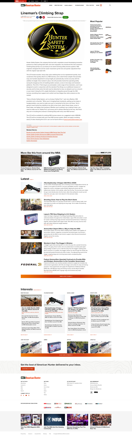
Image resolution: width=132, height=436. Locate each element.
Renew (32, 1)
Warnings (45, 433)
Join (29, 1)
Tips (102, 312)
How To (99, 312)
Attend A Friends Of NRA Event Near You (100, 428)
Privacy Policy (23, 433)
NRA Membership (94, 383)
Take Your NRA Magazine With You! (30, 428)
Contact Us (23, 385)
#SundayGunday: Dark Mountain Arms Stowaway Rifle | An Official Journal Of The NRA (53, 326)
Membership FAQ (94, 387)
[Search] (110, 5)
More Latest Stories (71, 276)
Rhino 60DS (60, 312)
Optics (69, 340)
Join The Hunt (25, 340)
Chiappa (46, 313)
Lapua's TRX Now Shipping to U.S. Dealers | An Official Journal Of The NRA (77, 309)
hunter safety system (37, 126)
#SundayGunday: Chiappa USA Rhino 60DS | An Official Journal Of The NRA (54, 309)
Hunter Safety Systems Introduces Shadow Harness (42, 136)
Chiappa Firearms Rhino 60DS (51, 312)
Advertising (23, 383)
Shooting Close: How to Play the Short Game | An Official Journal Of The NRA (100, 309)
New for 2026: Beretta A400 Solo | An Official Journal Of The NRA (30, 309)
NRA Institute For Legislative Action (74, 383)
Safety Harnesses (32, 141)
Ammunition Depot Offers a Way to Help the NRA (62, 228)
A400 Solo (32, 312)
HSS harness (29, 126)
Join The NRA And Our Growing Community (54, 428)
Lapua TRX (70, 312)
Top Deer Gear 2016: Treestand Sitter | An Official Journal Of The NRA (100, 169)
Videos (45, 394)
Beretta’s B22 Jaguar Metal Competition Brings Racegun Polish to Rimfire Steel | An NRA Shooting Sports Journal (31, 323)
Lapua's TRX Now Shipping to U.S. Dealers (59, 214)
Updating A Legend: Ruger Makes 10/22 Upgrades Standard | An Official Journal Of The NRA (31, 329)
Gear (30, 17)
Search (22, 391)
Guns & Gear (68, 5)
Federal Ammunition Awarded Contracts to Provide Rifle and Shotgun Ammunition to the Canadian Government (64, 260)
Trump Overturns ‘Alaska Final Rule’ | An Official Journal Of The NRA (31, 169)
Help (22, 389)
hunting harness (68, 126)
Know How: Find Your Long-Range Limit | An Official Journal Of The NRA (100, 320)
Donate (36, 1)
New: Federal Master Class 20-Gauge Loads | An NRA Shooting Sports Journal (77, 329)
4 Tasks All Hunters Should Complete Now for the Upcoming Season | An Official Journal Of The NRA (100, 325)
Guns (45, 389)
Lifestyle (92, 340)
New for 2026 (58, 5)
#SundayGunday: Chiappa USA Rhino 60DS (60, 183)
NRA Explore (69, 385)
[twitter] (40, 17)
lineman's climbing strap (32, 127)
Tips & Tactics (90, 5)
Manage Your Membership (95, 389)
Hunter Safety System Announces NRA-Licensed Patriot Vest (45, 134)
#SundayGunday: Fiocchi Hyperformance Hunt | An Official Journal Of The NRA (54, 321)
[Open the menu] (101, 5)
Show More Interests (73, 355)
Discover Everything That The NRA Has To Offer (76, 428)
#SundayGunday (48, 293)
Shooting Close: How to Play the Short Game (60, 199)
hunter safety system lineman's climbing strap (53, 126)
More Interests (37, 290)
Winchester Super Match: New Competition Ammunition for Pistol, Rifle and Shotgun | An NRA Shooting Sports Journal (77, 317)
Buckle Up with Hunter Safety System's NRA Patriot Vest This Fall (46, 132)
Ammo (76, 312)
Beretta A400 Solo (26, 312)
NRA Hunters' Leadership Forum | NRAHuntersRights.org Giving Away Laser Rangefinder (54, 169)
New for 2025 (24, 334)
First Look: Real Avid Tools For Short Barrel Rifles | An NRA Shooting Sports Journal (30, 317)
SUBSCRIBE (27, 369)
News (50, 5)
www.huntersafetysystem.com (73, 119)
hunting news (76, 126)
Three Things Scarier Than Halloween (38, 139)
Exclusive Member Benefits (96, 385)
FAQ (22, 387)
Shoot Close (94, 312)
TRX (73, 312)
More (31, 179)
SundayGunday (79, 5)
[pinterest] (43, 17)
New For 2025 (25, 293)
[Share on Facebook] (37, 17)
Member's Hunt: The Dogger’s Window (58, 243)
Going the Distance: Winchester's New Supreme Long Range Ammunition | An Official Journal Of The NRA (76, 324)
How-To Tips (93, 293)
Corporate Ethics (38, 433)
